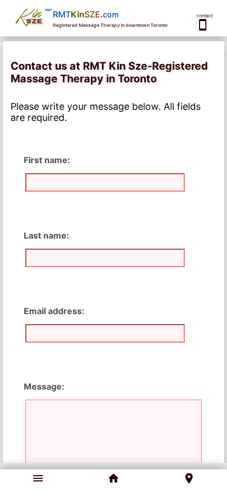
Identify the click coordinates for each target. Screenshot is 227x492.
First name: (47, 160)
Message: (44, 386)
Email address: (54, 311)
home (113, 478)
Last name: (46, 235)
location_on (189, 478)
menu (38, 478)
